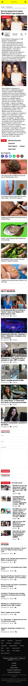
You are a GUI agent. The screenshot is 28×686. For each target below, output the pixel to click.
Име (2, 435)
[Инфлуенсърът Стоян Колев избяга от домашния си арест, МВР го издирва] (14, 356)
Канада (22, 146)
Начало (3, 7)
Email (2, 441)
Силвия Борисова (7, 35)
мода (8, 650)
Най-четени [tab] (5, 483)
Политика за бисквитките (14, 672)
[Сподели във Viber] (6, 156)
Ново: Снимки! (16, 650)
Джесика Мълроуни (14, 140)
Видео (2, 650)
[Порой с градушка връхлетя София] (14, 378)
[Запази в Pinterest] (18, 156)
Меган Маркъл (12, 146)
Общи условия (14, 667)
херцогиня (11, 143)
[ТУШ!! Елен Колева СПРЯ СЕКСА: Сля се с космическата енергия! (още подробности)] (6, 526)
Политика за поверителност (10, 658)
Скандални (4, 645)
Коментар (4, 447)
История (22, 645)
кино (2, 648)
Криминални (17, 643)
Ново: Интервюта (5, 653)
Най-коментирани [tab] (17, 483)
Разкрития (10, 640)
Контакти (14, 665)
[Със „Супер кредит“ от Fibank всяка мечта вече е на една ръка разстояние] (14, 399)
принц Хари (12, 149)
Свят (2, 643)
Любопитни (9, 7)
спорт (7, 648)
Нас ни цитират (16, 648)
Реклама (14, 663)
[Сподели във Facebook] (2, 156)
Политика (8, 643)
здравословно (13, 645)
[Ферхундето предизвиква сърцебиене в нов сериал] (14, 421)
